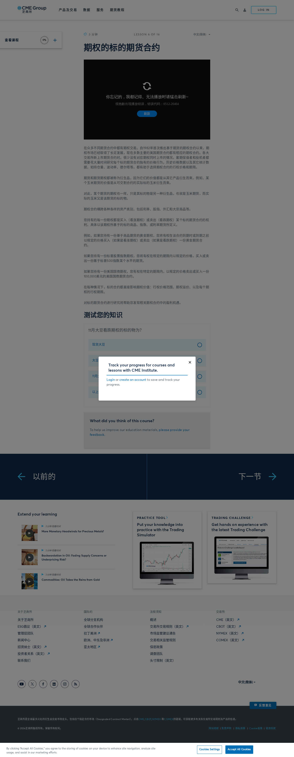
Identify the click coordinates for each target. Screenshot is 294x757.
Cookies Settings (209, 749)
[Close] (190, 362)
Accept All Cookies (239, 749)
